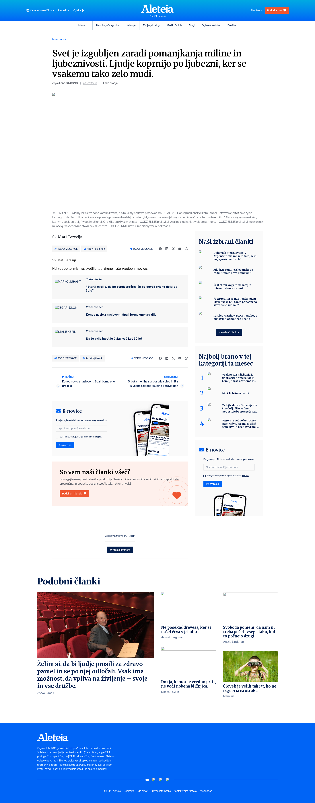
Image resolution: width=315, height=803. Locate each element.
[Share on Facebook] (160, 248)
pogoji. (98, 436)
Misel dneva (59, 39)
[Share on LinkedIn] (166, 248)
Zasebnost (206, 791)
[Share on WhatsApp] (186, 248)
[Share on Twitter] (173, 248)
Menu (81, 25)
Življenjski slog (151, 25)
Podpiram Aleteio (72, 493)
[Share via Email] (179, 248)
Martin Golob (174, 25)
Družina (232, 25)
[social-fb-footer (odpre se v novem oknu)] (154, 780)
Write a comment (120, 549)
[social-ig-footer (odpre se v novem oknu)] (168, 780)
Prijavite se (65, 445)
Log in (132, 535)
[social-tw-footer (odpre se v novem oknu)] (161, 780)
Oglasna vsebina (211, 25)
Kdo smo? (142, 791)
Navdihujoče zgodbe (107, 25)
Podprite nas (274, 10)
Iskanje (80, 10)
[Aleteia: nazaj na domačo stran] (157, 8)
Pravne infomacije (161, 791)
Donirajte (129, 791)
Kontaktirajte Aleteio (185, 791)
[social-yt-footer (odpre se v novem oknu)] (147, 780)
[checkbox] (57, 437)
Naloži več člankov (229, 332)
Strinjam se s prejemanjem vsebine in (81, 436)
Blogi (192, 25)
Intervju (131, 25)
